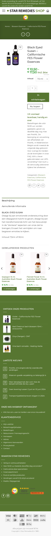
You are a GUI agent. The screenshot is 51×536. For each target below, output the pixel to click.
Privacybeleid (8, 445)
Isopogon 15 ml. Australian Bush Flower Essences (12, 279)
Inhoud (30, 79)
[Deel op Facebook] (34, 186)
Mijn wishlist (8, 424)
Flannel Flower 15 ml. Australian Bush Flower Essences (37, 279)
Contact (6, 448)
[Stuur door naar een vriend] (43, 186)
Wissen (46, 74)
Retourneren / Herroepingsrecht (16, 433)
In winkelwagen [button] (9, 289)
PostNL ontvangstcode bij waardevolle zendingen (25, 369)
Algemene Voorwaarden (13, 442)
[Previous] (1, 273)
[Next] (49, 273)
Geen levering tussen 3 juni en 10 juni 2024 (27, 389)
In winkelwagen (38, 97)
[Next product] (23, 34)
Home (7, 26)
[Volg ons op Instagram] (8, 496)
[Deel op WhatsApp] (30, 186)
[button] (4, 10)
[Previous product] (28, 34)
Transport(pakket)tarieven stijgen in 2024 (27, 396)
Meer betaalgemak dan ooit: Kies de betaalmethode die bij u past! (24, 383)
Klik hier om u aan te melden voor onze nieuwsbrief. (24, 412)
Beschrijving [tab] (8, 200)
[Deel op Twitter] (39, 186)
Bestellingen (8, 430)
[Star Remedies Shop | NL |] (26, 10)
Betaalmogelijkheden (12, 427)
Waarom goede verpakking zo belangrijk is (27, 375)
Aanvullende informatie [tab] (14, 206)
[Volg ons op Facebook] (3, 496)
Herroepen (7, 436)
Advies (6, 439)
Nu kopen (35, 106)
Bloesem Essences (19, 26)
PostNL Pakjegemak (11, 481)
